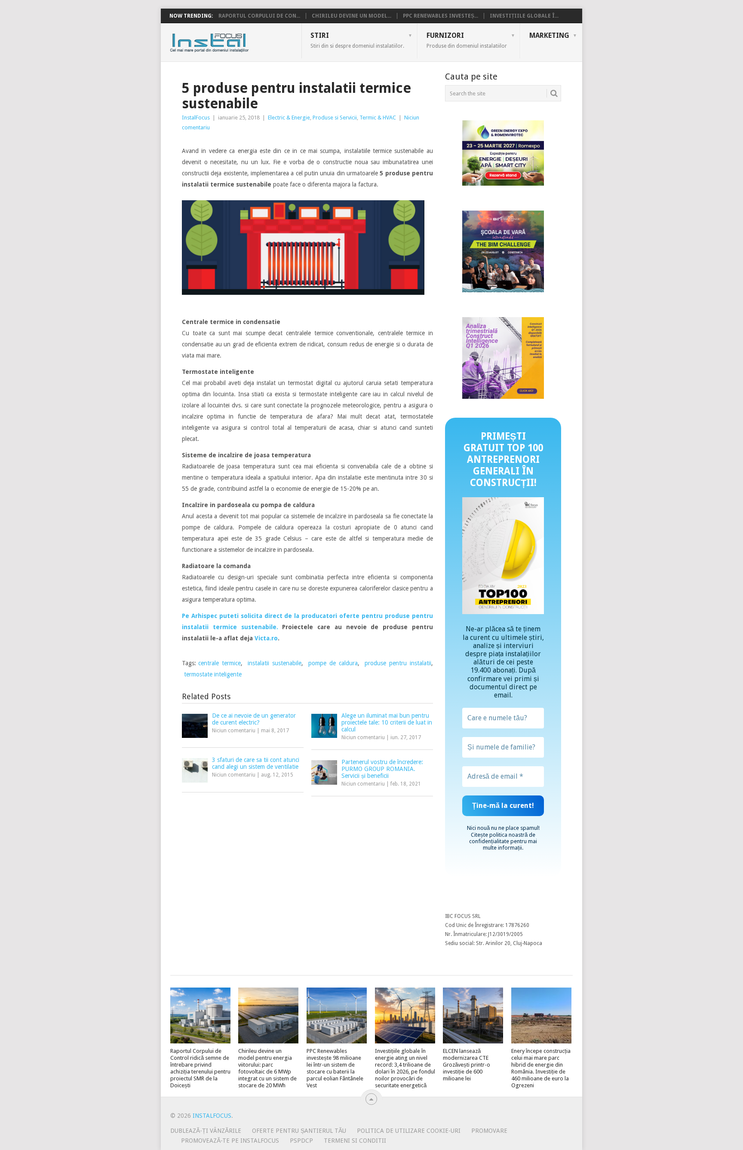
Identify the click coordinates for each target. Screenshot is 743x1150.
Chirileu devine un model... (351, 16)
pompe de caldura (333, 663)
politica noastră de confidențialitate (502, 838)
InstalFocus (228, 41)
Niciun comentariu (233, 731)
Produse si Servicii (335, 117)
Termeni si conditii (355, 1140)
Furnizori (467, 40)
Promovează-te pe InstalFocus (230, 1140)
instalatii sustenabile (274, 663)
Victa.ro (266, 638)
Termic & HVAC (377, 117)
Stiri (357, 40)
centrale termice (219, 663)
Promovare (489, 1130)
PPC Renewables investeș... (440, 16)
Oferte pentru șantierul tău (299, 1130)
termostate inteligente (213, 674)
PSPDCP (301, 1140)
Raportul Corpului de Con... (259, 16)
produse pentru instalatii (398, 663)
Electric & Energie (289, 117)
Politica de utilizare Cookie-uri (409, 1130)
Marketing (549, 35)
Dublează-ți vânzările (205, 1130)
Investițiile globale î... (524, 16)
